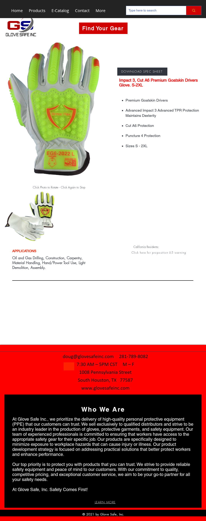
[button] (159, 252)
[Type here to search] (193, 10)
